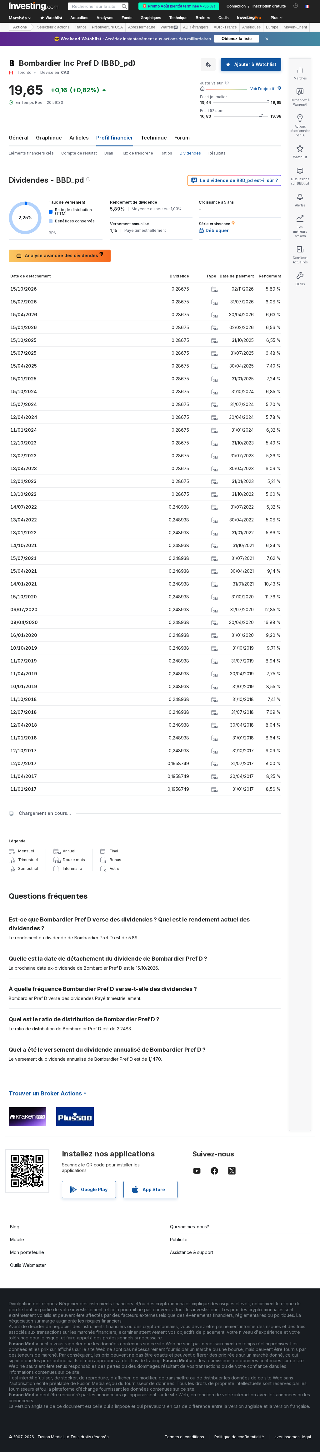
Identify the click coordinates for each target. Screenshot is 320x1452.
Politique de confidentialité (239, 1436)
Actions (20, 27)
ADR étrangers (195, 27)
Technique (154, 138)
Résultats (217, 153)
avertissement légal (292, 1436)
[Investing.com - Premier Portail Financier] (33, 6)
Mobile (17, 1239)
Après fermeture (141, 27)
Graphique (49, 138)
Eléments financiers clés (31, 153)
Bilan (108, 153)
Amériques (251, 27)
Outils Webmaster (28, 1265)
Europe (272, 27)
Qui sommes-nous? (189, 1226)
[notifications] (295, 6)
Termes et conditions (184, 1436)
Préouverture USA (107, 27)
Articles (79, 138)
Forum (182, 138)
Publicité (179, 1239)
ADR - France (225, 27)
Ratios (166, 153)
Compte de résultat (79, 153)
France (81, 27)
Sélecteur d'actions (53, 27)
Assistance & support (191, 1252)
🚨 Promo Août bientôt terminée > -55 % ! (178, 6)
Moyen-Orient (295, 27)
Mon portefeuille (27, 1252)
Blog (14, 1226)
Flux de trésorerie (137, 153)
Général (18, 138)
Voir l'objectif (262, 88)
